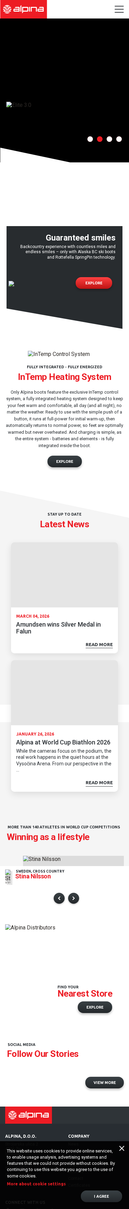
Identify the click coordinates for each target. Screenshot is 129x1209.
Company (78, 1136)
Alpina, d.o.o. (20, 1136)
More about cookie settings (36, 1184)
